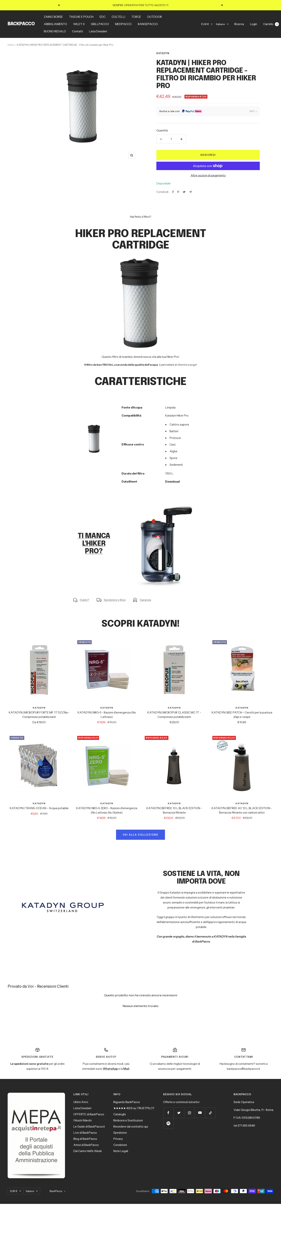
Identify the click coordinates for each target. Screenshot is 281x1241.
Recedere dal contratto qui (130, 1126)
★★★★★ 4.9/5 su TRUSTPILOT (134, 1108)
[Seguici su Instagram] (189, 1112)
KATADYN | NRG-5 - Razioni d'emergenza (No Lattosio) (107, 715)
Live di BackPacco (85, 1132)
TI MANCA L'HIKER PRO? (94, 544)
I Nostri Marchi (82, 1120)
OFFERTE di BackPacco (88, 1114)
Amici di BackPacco (86, 1145)
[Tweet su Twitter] (184, 192)
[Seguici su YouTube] (200, 1112)
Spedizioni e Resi (115, 600)
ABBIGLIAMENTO (55, 24)
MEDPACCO (123, 24)
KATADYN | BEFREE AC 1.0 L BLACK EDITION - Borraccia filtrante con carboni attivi (242, 810)
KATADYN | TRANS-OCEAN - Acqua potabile (39, 808)
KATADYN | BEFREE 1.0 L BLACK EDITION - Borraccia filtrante (174, 810)
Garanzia (145, 600)
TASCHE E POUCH (81, 17)
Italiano (220, 24)
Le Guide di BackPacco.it (89, 1126)
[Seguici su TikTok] (210, 1112)
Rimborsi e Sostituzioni (128, 1120)
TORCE (136, 17)
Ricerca (239, 24)
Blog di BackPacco (85, 1139)
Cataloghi (119, 1114)
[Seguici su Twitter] (179, 1112)
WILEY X (79, 24)
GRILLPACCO (100, 24)
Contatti (77, 31)
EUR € (205, 24)
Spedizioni (120, 1132)
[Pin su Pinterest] (178, 192)
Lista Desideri (98, 31)
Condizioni (120, 1145)
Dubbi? (84, 600)
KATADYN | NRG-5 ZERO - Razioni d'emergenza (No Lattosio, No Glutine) (106, 810)
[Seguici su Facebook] (168, 1112)
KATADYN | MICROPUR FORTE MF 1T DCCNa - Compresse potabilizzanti (39, 715)
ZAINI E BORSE (53, 17)
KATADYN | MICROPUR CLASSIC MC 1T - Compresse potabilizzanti (174, 715)
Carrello (270, 24)
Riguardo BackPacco (126, 1102)
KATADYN (162, 53)
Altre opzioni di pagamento (208, 175)
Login (253, 24)
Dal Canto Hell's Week (87, 1151)
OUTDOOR (154, 17)
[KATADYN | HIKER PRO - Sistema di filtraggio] (164, 505)
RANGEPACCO (148, 24)
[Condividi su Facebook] (173, 192)
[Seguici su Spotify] (168, 1123)
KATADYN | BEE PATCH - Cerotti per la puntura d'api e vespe (242, 715)
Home (11, 44)
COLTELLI (118, 17)
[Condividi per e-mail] (190, 192)
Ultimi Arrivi (80, 1102)
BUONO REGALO (55, 31)
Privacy (118, 1139)
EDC (103, 17)
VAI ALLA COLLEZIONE (140, 834)
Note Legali (120, 1151)
